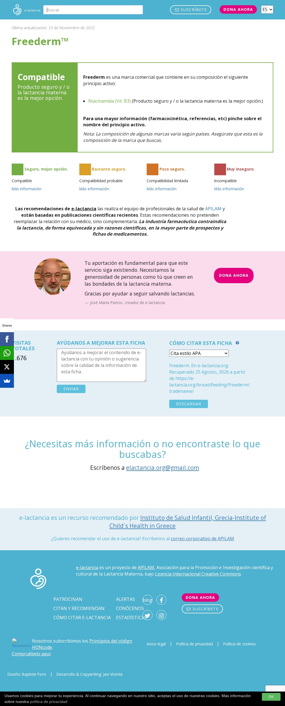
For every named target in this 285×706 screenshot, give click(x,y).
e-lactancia (87, 567)
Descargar (188, 403)
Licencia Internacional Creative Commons (198, 574)
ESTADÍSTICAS (131, 617)
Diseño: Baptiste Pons (27, 674)
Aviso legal (156, 643)
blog (147, 600)
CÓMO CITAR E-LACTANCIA (82, 617)
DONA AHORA (234, 275)
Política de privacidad (194, 643)
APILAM (213, 209)
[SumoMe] (7, 381)
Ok (271, 697)
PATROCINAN (67, 599)
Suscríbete (193, 9)
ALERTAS (125, 599)
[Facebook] (7, 339)
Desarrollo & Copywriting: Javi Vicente (89, 674)
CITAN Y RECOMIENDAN (79, 608)
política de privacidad (48, 701)
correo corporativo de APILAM (202, 538)
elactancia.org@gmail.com (162, 468)
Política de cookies (239, 643)
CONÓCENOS (130, 608)
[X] (7, 367)
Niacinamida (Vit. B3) (109, 101)
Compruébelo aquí (31, 654)
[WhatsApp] (7, 353)
